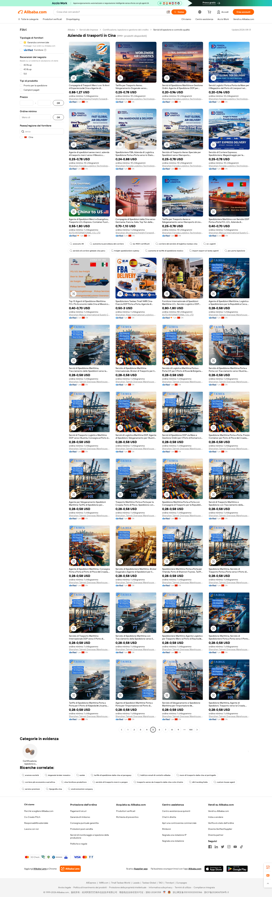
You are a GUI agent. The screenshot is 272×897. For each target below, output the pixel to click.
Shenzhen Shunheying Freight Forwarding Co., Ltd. (89, 99)
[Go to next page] (197, 729)
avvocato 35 (78, 244)
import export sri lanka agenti (205, 251)
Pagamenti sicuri (78, 811)
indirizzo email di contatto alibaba (155, 775)
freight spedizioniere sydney (126, 251)
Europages (181, 882)
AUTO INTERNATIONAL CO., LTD (84, 232)
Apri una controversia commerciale (179, 823)
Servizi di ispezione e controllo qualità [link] (171, 29)
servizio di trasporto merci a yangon (112, 782)
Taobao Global (149, 882)
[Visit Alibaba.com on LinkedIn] (216, 847)
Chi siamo (29, 804)
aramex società (32, 775)
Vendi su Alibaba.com (218, 811)
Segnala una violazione (173, 841)
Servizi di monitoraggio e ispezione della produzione (89, 836)
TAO (161, 882)
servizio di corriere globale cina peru (89, 251)
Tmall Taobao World (120, 882)
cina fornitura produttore (75, 782)
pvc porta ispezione (236, 251)
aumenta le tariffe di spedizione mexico (165, 251)
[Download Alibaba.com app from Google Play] (237, 869)
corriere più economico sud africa (40, 782)
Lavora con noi (31, 829)
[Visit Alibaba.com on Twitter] (222, 847)
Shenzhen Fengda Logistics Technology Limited (136, 99)
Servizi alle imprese (88, 29)
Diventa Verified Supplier (220, 829)
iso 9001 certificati (141, 244)
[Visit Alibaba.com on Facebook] (210, 847)
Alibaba (71, 29)
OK (58, 103)
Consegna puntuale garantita (84, 823)
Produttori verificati (125, 811)
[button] (168, 12)
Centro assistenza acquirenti (176, 811)
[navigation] (42, 380)
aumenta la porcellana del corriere (108, 244)
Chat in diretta (169, 817)
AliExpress (91, 882)
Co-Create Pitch (32, 817)
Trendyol (169, 882)
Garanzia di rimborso (80, 817)
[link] (268, 867)
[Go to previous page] (121, 729)
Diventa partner (215, 835)
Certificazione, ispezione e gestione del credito (126, 29)
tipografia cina (55, 789)
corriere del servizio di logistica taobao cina (178, 244)
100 (191, 730)
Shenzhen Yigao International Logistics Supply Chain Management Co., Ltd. (136, 314)
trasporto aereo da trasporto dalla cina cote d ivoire (160, 782)
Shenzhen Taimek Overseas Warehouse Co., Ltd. (229, 314)
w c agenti (211, 244)
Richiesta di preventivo (127, 817)
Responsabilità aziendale (36, 823)
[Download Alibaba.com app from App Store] (213, 869)
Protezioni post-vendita (81, 829)
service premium (32, 789)
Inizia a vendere (215, 817)
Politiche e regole (78, 843)
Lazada (136, 882)
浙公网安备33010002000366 (187, 892)
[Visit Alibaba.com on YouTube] (235, 847)
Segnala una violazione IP (174, 835)
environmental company (82, 789)
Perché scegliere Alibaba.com (38, 811)
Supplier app (141, 868)
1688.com (103, 882)
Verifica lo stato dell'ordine (221, 823)
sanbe (82, 775)
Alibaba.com (194, 868)
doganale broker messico (59, 775)
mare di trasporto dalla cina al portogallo (198, 775)
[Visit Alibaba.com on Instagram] (229, 847)
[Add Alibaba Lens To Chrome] (70, 869)
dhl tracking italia (200, 782)
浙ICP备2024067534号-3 (216, 892)
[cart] (210, 12)
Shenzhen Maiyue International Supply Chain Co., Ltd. (229, 232)
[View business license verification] (164, 892)
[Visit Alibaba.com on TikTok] (241, 847)
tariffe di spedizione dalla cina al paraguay (112, 775)
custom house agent (226, 782)
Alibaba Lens (40, 868)
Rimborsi (166, 829)
